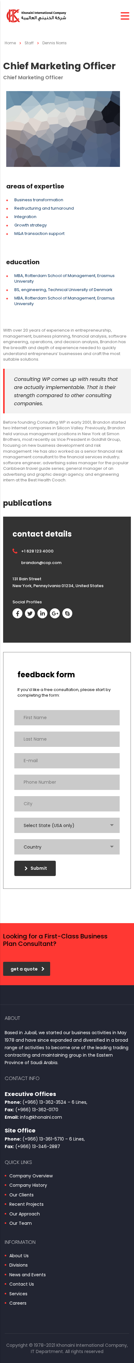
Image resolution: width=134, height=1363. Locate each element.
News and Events (27, 1275)
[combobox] (67, 825)
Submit (39, 868)
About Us (19, 1256)
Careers (17, 1303)
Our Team (20, 1223)
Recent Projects (26, 1204)
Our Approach (24, 1214)
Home (10, 43)
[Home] (36, 16)
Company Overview (31, 1176)
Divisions (18, 1265)
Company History (28, 1185)
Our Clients (21, 1195)
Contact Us (21, 1284)
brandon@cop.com (41, 563)
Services (18, 1294)
